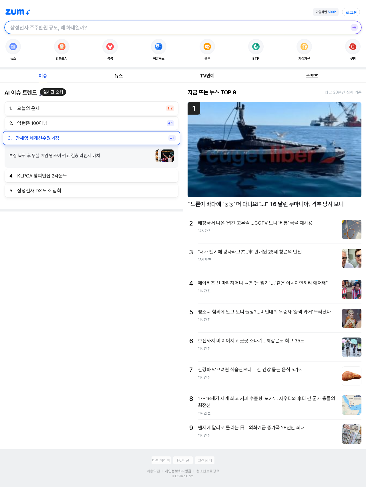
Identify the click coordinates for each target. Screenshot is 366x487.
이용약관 (153, 471)
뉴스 (119, 76)
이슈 (43, 76)
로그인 (352, 12)
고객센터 (205, 460)
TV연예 (207, 76)
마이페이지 (161, 460)
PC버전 (183, 460)
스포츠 (312, 76)
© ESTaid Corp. (183, 476)
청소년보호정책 (207, 471)
